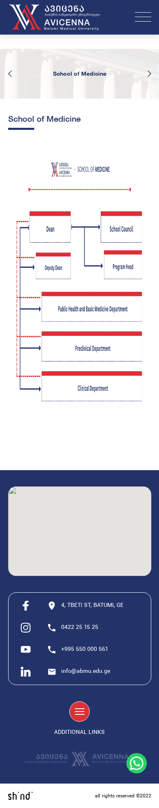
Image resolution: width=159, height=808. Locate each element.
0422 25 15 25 (80, 627)
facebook (26, 606)
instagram (26, 628)
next (149, 73)
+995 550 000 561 (85, 649)
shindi (20, 796)
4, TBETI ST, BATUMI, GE (92, 605)
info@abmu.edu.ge (85, 671)
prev (10, 73)
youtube (26, 650)
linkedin (26, 672)
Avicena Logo (59, 17)
